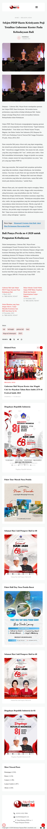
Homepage (7, 772)
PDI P (20, 333)
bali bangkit (11, 329)
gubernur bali (20, 329)
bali (4, 329)
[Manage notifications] (4, 825)
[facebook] (41, 828)
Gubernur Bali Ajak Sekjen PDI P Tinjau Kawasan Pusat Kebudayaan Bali (11, 290)
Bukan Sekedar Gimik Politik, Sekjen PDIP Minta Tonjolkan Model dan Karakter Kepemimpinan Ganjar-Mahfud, (33, 292)
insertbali (25, 37)
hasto (27, 329)
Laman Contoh (9, 784)
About (6, 788)
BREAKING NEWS (26, 17)
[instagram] (44, 828)
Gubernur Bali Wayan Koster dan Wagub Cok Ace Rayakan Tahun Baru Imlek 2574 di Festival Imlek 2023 (23, 389)
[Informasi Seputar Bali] (15, 7)
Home (17, 17)
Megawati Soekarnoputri (9, 333)
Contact (6, 780)
